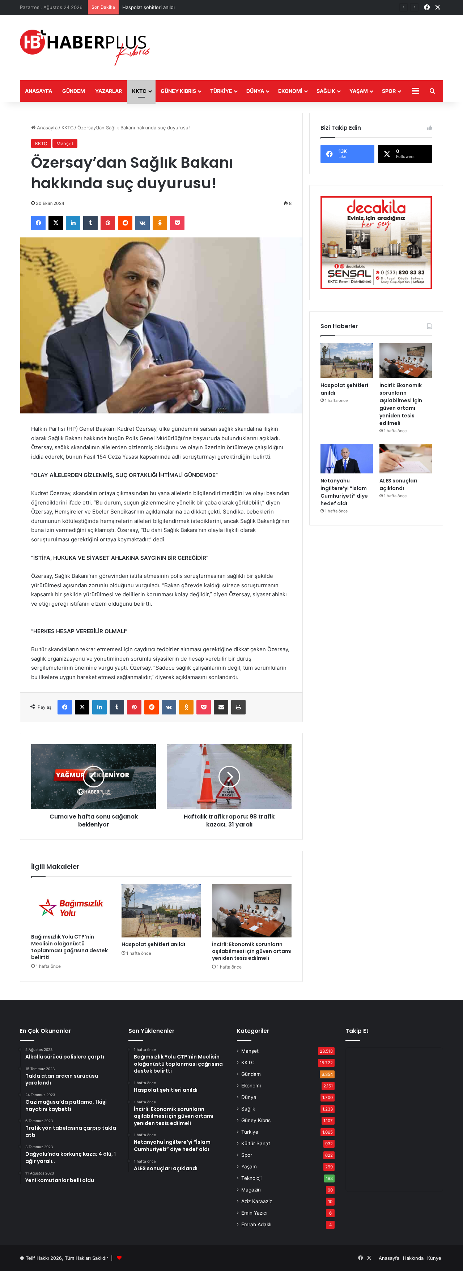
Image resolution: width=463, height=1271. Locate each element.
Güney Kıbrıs (178, 91)
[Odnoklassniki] (160, 223)
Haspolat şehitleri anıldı (148, 7)
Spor (389, 91)
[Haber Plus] (85, 48)
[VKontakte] (142, 223)
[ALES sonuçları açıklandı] (405, 458)
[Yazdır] (238, 707)
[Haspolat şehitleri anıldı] (161, 910)
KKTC (139, 91)
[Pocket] (177, 223)
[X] (55, 223)
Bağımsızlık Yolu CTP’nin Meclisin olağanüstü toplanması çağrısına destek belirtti (69, 947)
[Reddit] (125, 223)
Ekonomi (290, 91)
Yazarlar (108, 91)
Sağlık (326, 91)
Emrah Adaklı (256, 1224)
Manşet (64, 143)
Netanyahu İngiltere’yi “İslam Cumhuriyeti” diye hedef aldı (344, 492)
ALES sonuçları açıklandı (398, 484)
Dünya (255, 91)
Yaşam (358, 91)
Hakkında (413, 1258)
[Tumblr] (90, 223)
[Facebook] (38, 223)
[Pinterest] (108, 223)
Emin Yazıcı (254, 1213)
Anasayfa (38, 91)
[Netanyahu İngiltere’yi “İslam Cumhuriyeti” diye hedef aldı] (346, 458)
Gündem (73, 91)
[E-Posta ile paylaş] (221, 707)
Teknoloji (251, 1178)
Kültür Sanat (255, 1143)
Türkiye (221, 91)
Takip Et (357, 1031)
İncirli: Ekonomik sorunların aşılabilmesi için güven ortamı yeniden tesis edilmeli (252, 951)
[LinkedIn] (73, 223)
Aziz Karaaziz (256, 1201)
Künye (434, 1258)
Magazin (251, 1190)
